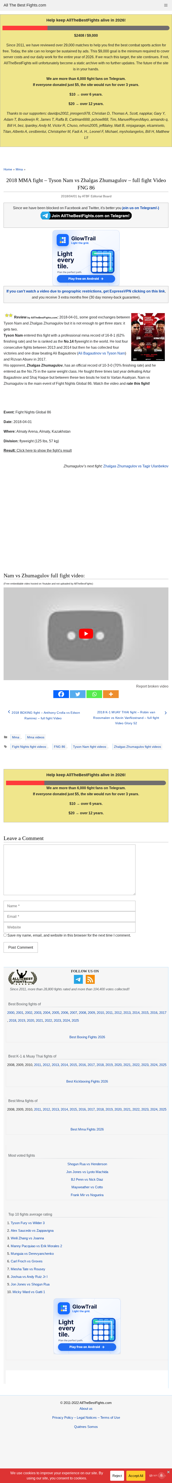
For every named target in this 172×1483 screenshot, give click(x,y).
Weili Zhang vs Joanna (27, 1238)
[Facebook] (61, 694)
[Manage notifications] (161, 1475)
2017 (162, 1012)
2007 (73, 1012)
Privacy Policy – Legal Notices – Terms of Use (86, 1417)
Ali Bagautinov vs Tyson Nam (101, 353)
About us (86, 1408)
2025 (75, 1020)
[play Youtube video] (86, 633)
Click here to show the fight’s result (38, 450)
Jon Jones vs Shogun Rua (30, 1284)
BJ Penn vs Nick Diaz (87, 1179)
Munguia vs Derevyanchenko (32, 1253)
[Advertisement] (62, 525)
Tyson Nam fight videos (89, 746)
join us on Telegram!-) (140, 208)
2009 (91, 1012)
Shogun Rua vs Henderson (87, 1164)
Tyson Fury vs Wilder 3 (28, 1223)
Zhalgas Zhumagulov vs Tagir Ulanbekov (135, 466)
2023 (57, 1020)
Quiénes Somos (86, 1427)
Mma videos (35, 737)
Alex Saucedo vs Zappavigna (32, 1230)
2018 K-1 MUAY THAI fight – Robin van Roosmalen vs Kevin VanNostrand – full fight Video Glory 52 (126, 717)
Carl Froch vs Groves (27, 1261)
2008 (82, 1012)
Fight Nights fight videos (29, 746)
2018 (12, 1020)
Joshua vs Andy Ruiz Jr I (29, 1277)
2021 (39, 1020)
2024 (66, 1020)
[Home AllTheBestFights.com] (22, 984)
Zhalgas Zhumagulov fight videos (137, 746)
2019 (21, 1020)
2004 (46, 1012)
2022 (48, 1020)
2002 (28, 1012)
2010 (100, 1012)
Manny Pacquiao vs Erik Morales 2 (36, 1246)
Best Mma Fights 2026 (87, 1129)
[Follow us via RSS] (91, 982)
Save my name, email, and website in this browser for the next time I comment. (69, 935)
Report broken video (152, 686)
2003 (37, 1012)
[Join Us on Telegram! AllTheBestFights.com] (86, 218)
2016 (153, 1012)
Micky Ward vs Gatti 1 (29, 1292)
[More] (111, 694)
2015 (144, 1012)
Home (8, 169)
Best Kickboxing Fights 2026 (87, 1081)
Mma (19, 169)
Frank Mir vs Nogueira (87, 1195)
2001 (19, 1012)
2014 (136, 1012)
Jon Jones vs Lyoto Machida (87, 1172)
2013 (127, 1012)
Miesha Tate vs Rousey (28, 1269)
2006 (64, 1012)
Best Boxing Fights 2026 (87, 1037)
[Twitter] (78, 694)
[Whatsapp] (94, 694)
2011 (109, 1012)
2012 (118, 1012)
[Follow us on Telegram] (79, 982)
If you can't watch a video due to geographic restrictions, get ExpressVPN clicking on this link (85, 291)
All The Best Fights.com (25, 5)
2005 (55, 1012)
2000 (10, 1012)
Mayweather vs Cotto (87, 1187)
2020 (30, 1020)
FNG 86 (59, 746)
